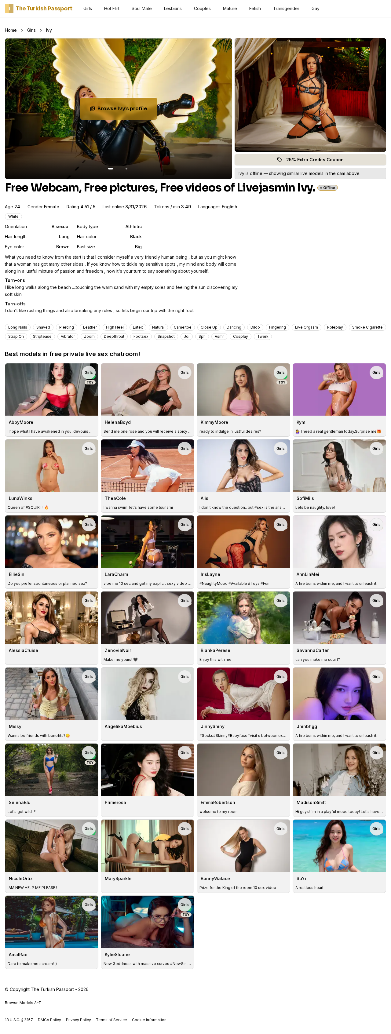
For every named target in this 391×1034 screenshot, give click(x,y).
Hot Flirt (111, 8)
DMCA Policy (49, 1020)
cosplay (240, 336)
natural (158, 327)
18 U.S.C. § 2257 (19, 1020)
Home (11, 30)
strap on (16, 336)
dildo (255, 327)
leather (90, 327)
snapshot (166, 336)
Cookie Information (149, 1020)
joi (186, 336)
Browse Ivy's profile (127, 110)
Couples (202, 8)
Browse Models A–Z (23, 1002)
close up (209, 327)
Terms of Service (111, 1020)
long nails (17, 327)
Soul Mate (142, 8)
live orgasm (306, 327)
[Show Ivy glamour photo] (126, 168)
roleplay (335, 327)
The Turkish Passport (40, 8)
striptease (42, 336)
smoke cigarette (367, 327)
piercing (66, 327)
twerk (263, 336)
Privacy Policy (78, 1020)
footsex (140, 336)
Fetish (255, 8)
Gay (316, 8)
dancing (234, 327)
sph (202, 336)
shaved (43, 327)
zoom (89, 336)
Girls (87, 8)
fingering (277, 327)
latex (138, 327)
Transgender (286, 8)
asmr (219, 336)
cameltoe (183, 327)
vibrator (68, 336)
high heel (115, 327)
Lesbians (173, 8)
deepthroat (114, 336)
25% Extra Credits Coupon (318, 161)
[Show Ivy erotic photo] (110, 168)
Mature (230, 8)
